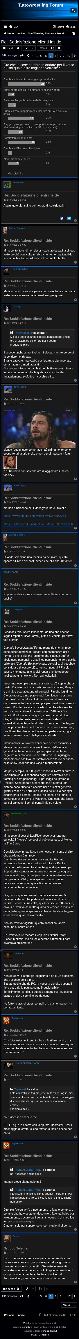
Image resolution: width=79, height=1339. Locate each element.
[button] (21, 55)
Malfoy (17, 306)
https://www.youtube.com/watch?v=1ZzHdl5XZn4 (35, 515)
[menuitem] (13, 26)
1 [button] (33, 56)
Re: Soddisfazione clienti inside (31, 42)
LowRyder (18, 609)
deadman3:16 (18, 813)
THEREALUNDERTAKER (27, 1063)
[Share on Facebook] (61, 218)
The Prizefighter (19, 269)
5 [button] (41, 56)
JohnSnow (18, 182)
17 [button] (68, 56)
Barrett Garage (17, 228)
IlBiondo (19, 953)
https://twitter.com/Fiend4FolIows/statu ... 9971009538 (38, 524)
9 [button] (60, 56)
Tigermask (17, 1018)
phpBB (27, 1327)
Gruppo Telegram (17, 1248)
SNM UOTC (20, 387)
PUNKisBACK (11, 572)
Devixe (16, 1236)
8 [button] (55, 56)
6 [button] (46, 56)
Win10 (26, 1323)
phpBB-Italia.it (50, 1331)
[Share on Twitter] (69, 218)
